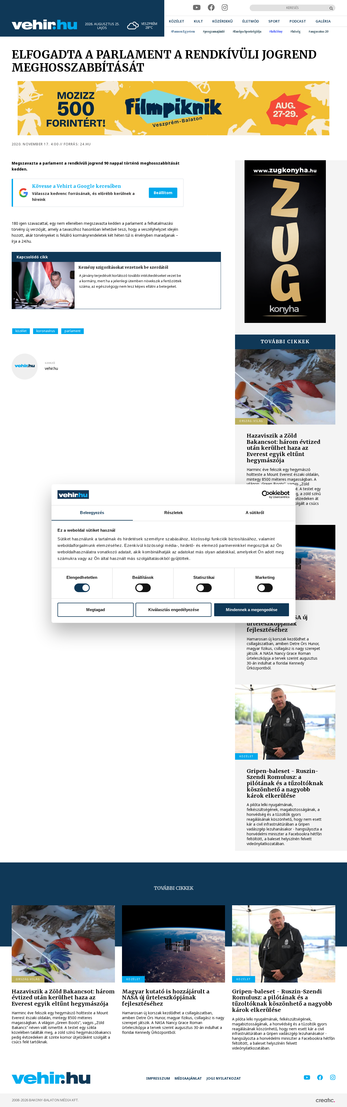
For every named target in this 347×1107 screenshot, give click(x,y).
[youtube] (197, 8)
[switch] (143, 587)
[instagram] (225, 8)
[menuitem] (176, 21)
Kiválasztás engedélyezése (173, 609)
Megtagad (95, 609)
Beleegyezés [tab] (92, 512)
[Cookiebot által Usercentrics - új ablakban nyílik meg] (266, 494)
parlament (73, 331)
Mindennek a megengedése (251, 609)
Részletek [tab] (173, 512)
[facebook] (211, 8)
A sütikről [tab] (255, 512)
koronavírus (45, 331)
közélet (21, 331)
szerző (50, 363)
